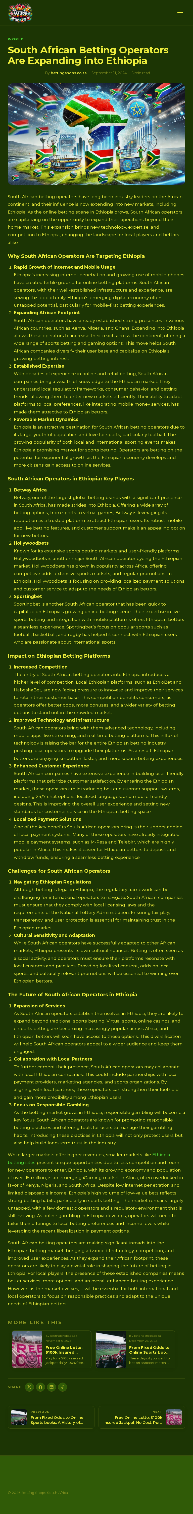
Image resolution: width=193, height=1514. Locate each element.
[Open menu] (180, 13)
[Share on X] (29, 1387)
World (16, 39)
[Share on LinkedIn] (51, 1387)
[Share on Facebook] (40, 1387)
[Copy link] (62, 1387)
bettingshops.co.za (69, 73)
